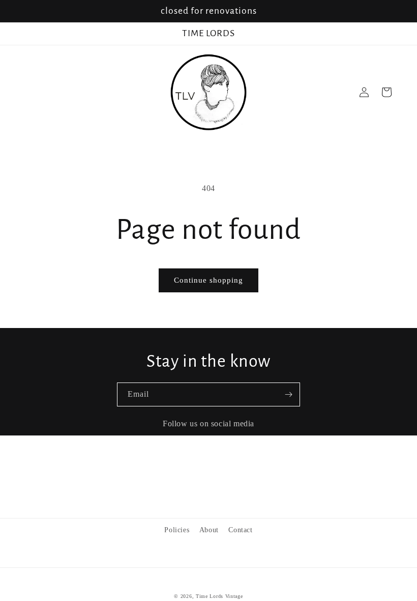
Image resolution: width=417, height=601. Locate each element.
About (209, 530)
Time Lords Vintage (219, 596)
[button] (386, 92)
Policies (176, 530)
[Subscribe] (288, 394)
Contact (240, 530)
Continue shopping (208, 280)
